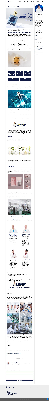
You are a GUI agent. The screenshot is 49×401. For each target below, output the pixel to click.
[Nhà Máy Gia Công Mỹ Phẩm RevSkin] (9, 1)
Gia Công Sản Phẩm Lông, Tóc (38, 36)
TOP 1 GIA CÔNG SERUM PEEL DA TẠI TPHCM (39, 51)
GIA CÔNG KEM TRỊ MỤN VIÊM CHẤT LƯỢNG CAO (38, 44)
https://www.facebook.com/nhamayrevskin (15, 353)
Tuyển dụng (38, 1)
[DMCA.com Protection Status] (11, 395)
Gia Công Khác (8, 5)
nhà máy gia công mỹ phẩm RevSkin (15, 219)
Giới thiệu (19, 1)
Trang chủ (15, 1)
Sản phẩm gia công (25, 1)
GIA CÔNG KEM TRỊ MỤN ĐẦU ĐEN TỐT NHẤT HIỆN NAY (39, 49)
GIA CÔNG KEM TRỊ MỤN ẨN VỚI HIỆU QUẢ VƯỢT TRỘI (39, 47)
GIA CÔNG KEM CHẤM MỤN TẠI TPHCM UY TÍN (39, 54)
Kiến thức (30, 1)
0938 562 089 (11, 350)
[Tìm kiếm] (42, 1)
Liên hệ (34, 1)
